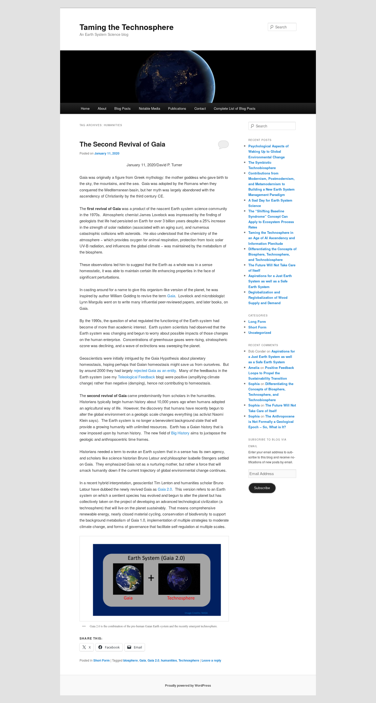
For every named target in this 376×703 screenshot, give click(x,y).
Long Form (257, 321)
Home (85, 108)
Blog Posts (122, 108)
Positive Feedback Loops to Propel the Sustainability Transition (271, 373)
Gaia (171, 295)
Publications (177, 108)
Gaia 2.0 (165, 489)
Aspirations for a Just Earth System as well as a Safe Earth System (270, 281)
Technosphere (189, 660)
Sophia (254, 383)
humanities (169, 660)
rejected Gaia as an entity (155, 370)
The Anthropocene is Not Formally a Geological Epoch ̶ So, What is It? (271, 421)
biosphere (130, 660)
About (102, 108)
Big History (180, 432)
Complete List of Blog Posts (235, 108)
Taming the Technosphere (127, 26)
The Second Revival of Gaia (122, 144)
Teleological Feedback (136, 376)
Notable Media (149, 108)
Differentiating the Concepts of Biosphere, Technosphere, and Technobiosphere (272, 254)
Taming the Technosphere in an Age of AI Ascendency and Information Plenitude (271, 238)
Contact (200, 108)
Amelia (253, 367)
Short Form (101, 660)
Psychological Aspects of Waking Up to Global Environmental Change (268, 151)
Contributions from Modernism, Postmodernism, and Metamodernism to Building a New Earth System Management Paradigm (271, 184)
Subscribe (262, 488)
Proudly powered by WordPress (188, 685)
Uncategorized (259, 332)
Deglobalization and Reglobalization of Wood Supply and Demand (267, 297)
